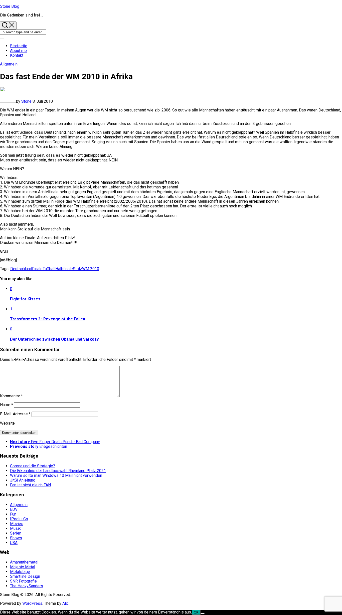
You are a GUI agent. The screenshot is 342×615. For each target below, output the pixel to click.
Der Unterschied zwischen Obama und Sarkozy (54, 339)
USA (14, 542)
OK (196, 612)
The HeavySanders (26, 586)
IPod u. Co (19, 519)
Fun (13, 514)
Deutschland (21, 268)
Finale (37, 268)
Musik (15, 528)
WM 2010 (90, 268)
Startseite (18, 45)
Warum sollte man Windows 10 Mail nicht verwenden (56, 475)
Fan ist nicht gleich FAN (30, 485)
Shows (16, 538)
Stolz (77, 268)
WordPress (32, 603)
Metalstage (20, 571)
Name (6, 404)
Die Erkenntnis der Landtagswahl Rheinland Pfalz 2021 (58, 470)
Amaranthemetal (24, 562)
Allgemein (9, 64)
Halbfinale (64, 268)
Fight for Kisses (25, 299)
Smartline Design (25, 576)
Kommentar (11, 396)
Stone (26, 101)
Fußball (49, 268)
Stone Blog (9, 6)
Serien (15, 533)
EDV (14, 509)
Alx (65, 603)
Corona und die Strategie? (32, 466)
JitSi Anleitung (22, 480)
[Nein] (203, 613)
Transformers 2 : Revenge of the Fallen (47, 319)
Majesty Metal (22, 567)
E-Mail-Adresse (15, 414)
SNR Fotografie (23, 581)
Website (7, 423)
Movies (16, 523)
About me (18, 50)
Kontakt (16, 55)
